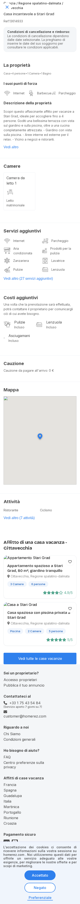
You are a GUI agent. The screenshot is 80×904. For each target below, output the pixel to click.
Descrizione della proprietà (28, 103)
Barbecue (44, 93)
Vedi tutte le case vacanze (40, 658)
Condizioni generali (19, 739)
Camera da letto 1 (15, 180)
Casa (7, 73)
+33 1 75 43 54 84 (25, 703)
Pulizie (18, 269)
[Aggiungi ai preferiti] (70, 562)
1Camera (33, 73)
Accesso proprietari (20, 680)
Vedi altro (11, 147)
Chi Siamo (12, 734)
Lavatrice (58, 261)
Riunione (11, 818)
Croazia (10, 823)
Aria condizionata (22, 251)
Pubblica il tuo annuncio (24, 685)
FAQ (7, 757)
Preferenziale (40, 897)
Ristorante (11, 510)
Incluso (19, 327)
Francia (10, 784)
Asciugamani (19, 335)
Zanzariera (21, 261)
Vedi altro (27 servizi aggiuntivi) (28, 278)
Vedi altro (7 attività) (19, 518)
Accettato (40, 875)
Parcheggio (67, 93)
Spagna (10, 790)
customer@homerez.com (25, 716)
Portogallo (12, 812)
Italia (7, 801)
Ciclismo (46, 510)
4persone (19, 73)
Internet (18, 93)
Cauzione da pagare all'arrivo (25, 370)
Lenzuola (58, 269)
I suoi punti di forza (20, 83)
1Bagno (46, 73)
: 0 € (50, 370)
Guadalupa (13, 796)
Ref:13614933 (13, 21)
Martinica (11, 807)
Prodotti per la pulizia (60, 251)
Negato (40, 887)
